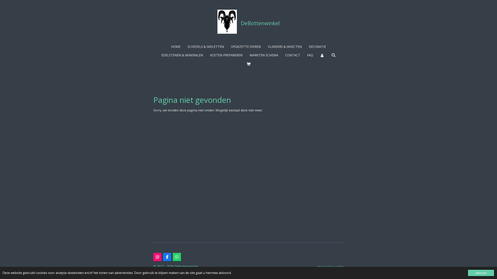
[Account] (322, 55)
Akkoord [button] (481, 273)
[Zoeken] (333, 55)
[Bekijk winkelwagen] (248, 63)
